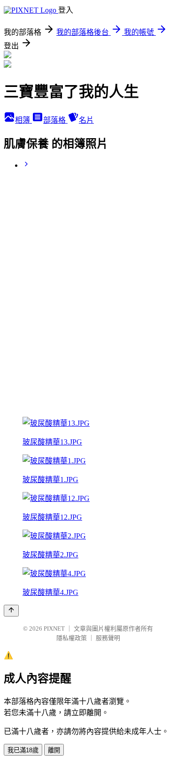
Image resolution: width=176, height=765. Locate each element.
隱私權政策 (71, 637)
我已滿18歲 (23, 750)
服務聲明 (108, 637)
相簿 (23, 120)
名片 (86, 120)
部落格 (55, 120)
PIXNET (54, 628)
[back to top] (11, 611)
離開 (54, 750)
